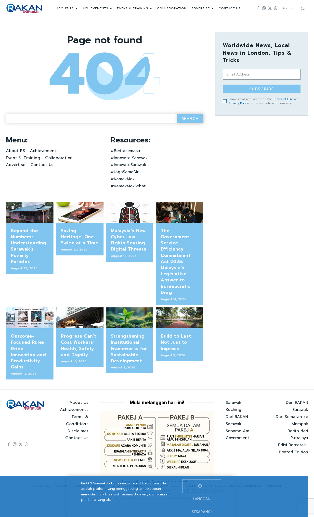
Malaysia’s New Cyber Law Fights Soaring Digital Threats (128, 240)
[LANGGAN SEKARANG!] (201, 486)
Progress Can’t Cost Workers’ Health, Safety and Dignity (78, 345)
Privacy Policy (239, 103)
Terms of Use (283, 99)
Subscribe (261, 89)
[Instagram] (264, 8)
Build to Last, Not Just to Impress (176, 342)
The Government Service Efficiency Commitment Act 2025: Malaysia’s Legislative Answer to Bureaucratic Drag (175, 261)
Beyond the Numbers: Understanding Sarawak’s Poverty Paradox (28, 246)
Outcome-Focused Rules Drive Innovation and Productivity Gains (28, 351)
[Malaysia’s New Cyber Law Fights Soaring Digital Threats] (130, 212)
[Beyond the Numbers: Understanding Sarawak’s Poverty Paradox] (29, 212)
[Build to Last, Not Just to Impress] (179, 317)
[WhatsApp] (276, 8)
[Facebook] (258, 8)
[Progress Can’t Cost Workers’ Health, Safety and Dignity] (80, 317)
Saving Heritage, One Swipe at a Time (79, 236)
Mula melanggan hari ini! (157, 402)
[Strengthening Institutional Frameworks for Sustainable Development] (130, 317)
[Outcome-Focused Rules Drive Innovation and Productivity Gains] (29, 317)
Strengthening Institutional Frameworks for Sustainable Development (129, 348)
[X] (270, 8)
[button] (302, 8)
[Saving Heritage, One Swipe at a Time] (80, 212)
